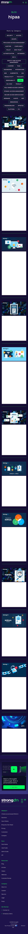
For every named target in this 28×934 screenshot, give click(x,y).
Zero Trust (18, 50)
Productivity (9, 77)
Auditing (8, 46)
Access (18, 35)
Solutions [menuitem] (4, 817)
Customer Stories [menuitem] (6, 878)
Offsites (21, 105)
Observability (10, 80)
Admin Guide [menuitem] (4, 851)
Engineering (8, 69)
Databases (21, 53)
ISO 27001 (9, 84)
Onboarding (14, 102)
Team (18, 66)
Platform (11, 109)
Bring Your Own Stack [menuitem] (7, 825)
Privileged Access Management (14, 42)
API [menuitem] (2, 855)
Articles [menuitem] (3, 867)
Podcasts (20, 77)
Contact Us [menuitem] (6, 910)
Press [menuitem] (3, 901)
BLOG (14, 12)
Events (15, 98)
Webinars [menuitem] (4, 874)
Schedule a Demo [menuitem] (8, 913)
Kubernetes (14, 73)
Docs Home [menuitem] (4, 844)
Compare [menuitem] (3, 835)
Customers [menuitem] (4, 832)
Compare (11, 66)
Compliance (18, 46)
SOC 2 (14, 57)
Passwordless (9, 105)
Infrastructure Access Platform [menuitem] (9, 814)
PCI (19, 109)
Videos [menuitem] (3, 871)
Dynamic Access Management (14, 91)
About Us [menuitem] (3, 887)
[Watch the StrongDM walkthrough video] (14, 769)
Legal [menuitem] (2, 898)
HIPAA (20, 80)
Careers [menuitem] (3, 890)
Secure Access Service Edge (14, 95)
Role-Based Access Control (14, 87)
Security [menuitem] (3, 894)
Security (10, 35)
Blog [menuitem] (2, 864)
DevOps (13, 39)
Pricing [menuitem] (3, 828)
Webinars (7, 98)
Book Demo (14, 787)
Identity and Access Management (14, 61)
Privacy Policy (14, 924)
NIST (22, 98)
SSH (22, 73)
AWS (5, 73)
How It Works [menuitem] (5, 821)
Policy (8, 50)
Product (19, 84)
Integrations (19, 69)
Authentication (8, 53)
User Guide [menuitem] (4, 848)
